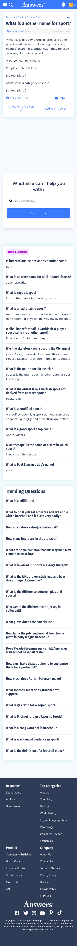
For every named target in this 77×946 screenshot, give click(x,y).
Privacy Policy (48, 875)
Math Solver (13, 882)
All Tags (10, 799)
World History (48, 813)
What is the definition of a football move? (35, 751)
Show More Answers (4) (21, 108)
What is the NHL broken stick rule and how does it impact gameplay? (35, 578)
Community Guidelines (19, 854)
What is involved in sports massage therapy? (37, 565)
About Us (45, 854)
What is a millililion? (20, 501)
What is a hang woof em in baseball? (31, 728)
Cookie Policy (48, 889)
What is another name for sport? (38, 23)
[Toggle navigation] (5, 4)
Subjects (10, 17)
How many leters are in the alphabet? (32, 539)
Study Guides (14, 875)
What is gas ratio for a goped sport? (31, 705)
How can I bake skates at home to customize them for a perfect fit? (37, 665)
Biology (44, 806)
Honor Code (13, 861)
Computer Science (51, 834)
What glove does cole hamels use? (30, 622)
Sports (21, 17)
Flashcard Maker (16, 868)
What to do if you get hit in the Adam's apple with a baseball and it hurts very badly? (37, 514)
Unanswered (13, 806)
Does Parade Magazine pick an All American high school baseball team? (36, 650)
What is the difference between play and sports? (34, 594)
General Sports (34, 17)
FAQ (8, 889)
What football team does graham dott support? (32, 692)
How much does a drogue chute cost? (32, 527)
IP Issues (45, 896)
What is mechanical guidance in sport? (32, 739)
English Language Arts (53, 820)
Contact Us (46, 861)
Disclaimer (46, 882)
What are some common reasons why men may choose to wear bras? (38, 552)
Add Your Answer (55, 108)
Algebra (44, 792)
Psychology (46, 827)
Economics (46, 841)
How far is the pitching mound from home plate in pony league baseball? (35, 635)
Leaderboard (13, 792)
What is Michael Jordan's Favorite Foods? (34, 717)
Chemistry (46, 799)
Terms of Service (50, 868)
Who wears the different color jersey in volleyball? (33, 609)
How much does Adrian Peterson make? (33, 679)
